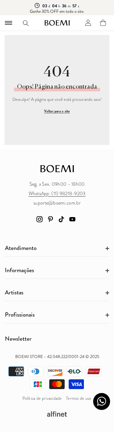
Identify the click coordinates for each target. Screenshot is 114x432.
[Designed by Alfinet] (57, 414)
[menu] (8, 22)
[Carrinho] (103, 23)
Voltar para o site (57, 111)
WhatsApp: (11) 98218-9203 (57, 193)
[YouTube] (72, 219)
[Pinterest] (50, 219)
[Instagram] (39, 219)
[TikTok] (61, 219)
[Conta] (88, 23)
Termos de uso (79, 398)
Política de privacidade (42, 398)
